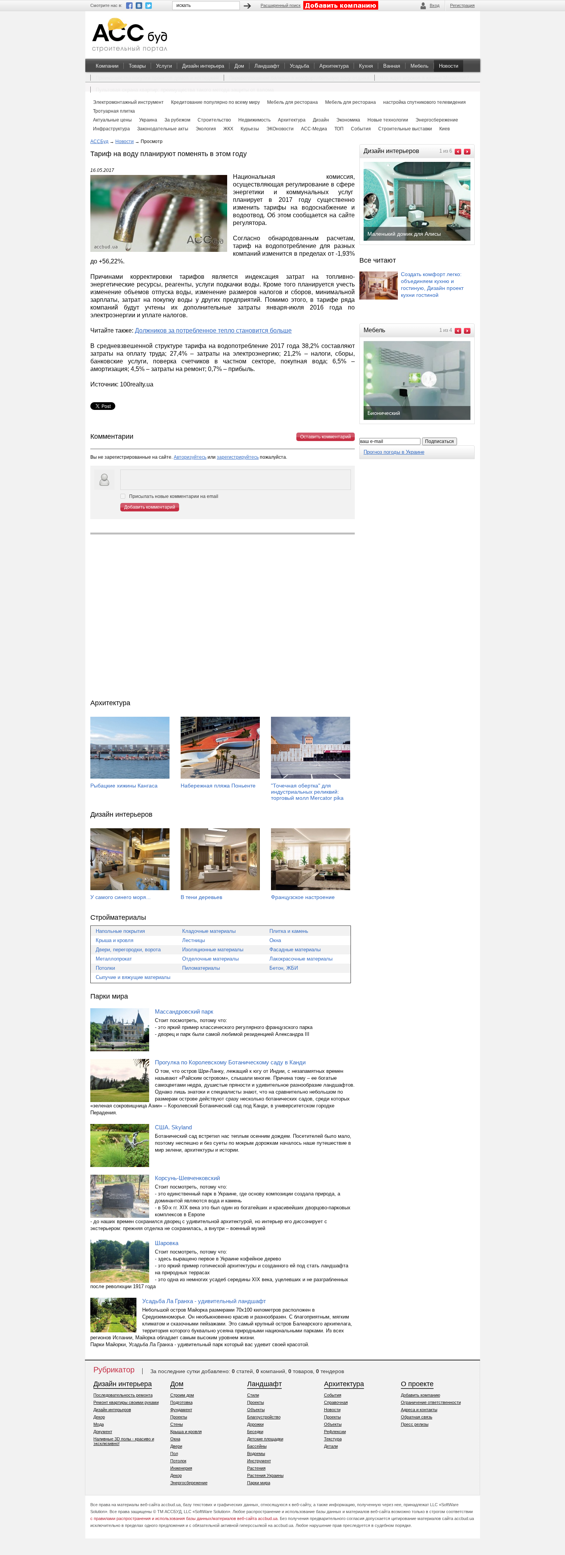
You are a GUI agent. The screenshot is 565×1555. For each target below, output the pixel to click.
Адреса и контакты (419, 1409)
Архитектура (334, 66)
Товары (137, 66)
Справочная (336, 1402)
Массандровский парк (184, 1011)
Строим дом (182, 1395)
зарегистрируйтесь (238, 457)
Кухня (366, 66)
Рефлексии (335, 1431)
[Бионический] (423, 419)
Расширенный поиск (281, 5)
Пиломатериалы (201, 968)
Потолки (105, 968)
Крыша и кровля (114, 940)
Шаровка (166, 1243)
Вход (434, 5)
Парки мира (258, 1482)
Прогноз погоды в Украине (394, 452)
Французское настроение (303, 897)
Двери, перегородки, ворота (128, 949)
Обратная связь (416, 1417)
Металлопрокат (114, 959)
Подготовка (181, 1402)
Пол (174, 1453)
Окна (275, 940)
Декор (99, 1417)
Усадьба (299, 66)
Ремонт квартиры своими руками (126, 1402)
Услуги (164, 66)
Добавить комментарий (149, 507)
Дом (239, 66)
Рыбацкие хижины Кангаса (124, 785)
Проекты (178, 1417)
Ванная (391, 66)
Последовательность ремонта (123, 1395)
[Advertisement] (222, 617)
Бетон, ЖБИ (283, 968)
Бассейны (257, 1446)
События (332, 1395)
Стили (253, 1395)
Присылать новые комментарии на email (173, 496)
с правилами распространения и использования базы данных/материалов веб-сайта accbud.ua (184, 1518)
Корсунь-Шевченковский (187, 1178)
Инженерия (181, 1468)
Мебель (419, 66)
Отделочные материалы (210, 959)
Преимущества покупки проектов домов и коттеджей (157, 78)
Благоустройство (264, 1417)
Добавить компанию (420, 1395)
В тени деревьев (201, 897)
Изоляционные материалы (212, 949)
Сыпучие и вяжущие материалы (133, 977)
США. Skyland (173, 1127)
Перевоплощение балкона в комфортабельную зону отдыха (299, 78)
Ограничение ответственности (431, 1402)
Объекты (256, 1409)
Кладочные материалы (209, 931)
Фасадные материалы (295, 949)
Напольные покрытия (120, 931)
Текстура (333, 1439)
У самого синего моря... (120, 897)
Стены (176, 1424)
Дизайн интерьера (203, 66)
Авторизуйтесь (190, 457)
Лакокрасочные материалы (300, 959)
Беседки (255, 1431)
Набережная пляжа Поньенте (218, 785)
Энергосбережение (189, 1482)
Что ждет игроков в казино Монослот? (424, 78)
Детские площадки (265, 1439)
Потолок (178, 1460)
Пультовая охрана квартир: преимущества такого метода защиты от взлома (185, 90)
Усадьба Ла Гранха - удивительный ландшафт (204, 1301)
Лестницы (193, 940)
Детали (331, 1446)
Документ (102, 1431)
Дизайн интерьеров (112, 1409)
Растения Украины (265, 1475)
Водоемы (256, 1453)
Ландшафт (266, 66)
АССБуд (99, 141)
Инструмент (259, 1460)
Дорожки (255, 1424)
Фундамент (181, 1409)
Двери (176, 1446)
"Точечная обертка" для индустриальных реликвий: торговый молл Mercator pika (307, 791)
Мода (98, 1424)
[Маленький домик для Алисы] (423, 240)
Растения (256, 1468)
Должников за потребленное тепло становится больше (213, 330)
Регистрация (462, 5)
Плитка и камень (288, 931)
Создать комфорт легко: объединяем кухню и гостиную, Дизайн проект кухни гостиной (432, 284)
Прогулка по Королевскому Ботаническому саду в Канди (230, 1062)
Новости (448, 66)
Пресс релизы (415, 1424)
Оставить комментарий (325, 437)
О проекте (417, 1384)
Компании (107, 66)
